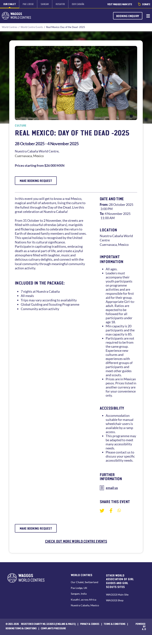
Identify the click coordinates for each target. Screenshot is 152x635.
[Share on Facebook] (111, 510)
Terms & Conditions (114, 624)
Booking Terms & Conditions (21, 628)
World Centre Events (32, 27)
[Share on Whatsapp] (119, 510)
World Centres (9, 27)
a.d (144, 629)
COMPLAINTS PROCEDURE (53, 628)
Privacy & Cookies (89, 624)
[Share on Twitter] (102, 510)
